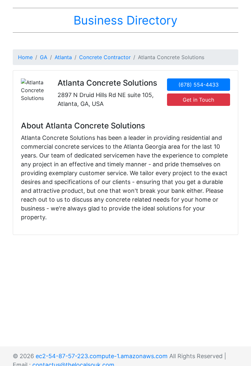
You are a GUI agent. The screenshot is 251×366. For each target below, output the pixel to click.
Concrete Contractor (105, 57)
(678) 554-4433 (198, 84)
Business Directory (125, 20)
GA (43, 57)
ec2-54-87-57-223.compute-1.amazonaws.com (102, 356)
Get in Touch (198, 99)
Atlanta (63, 57)
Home (25, 57)
